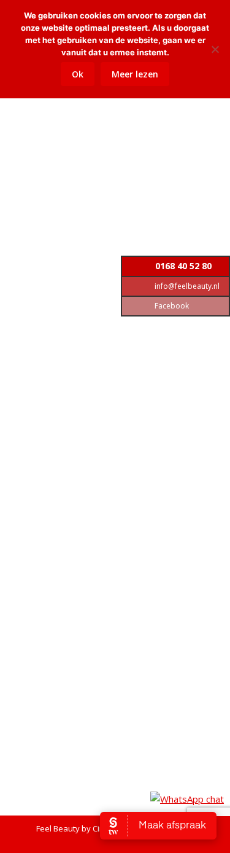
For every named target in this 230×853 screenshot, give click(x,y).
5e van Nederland (75, 574)
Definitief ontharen (63, 381)
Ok (77, 74)
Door (76, 149)
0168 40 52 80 (182, 266)
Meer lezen (135, 74)
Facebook (171, 306)
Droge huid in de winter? (93, 116)
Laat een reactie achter (70, 161)
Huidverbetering (58, 137)
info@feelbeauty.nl (186, 286)
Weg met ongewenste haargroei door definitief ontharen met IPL (115, 345)
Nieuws (106, 137)
